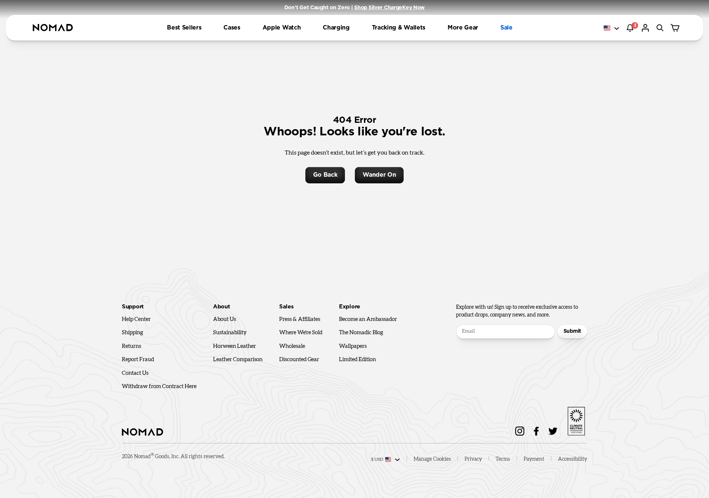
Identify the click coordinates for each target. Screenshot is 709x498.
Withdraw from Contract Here (159, 386)
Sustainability (230, 332)
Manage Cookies (432, 459)
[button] (184, 28)
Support (133, 306)
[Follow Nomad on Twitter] (553, 431)
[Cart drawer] (675, 27)
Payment (534, 459)
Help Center (136, 319)
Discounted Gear (299, 359)
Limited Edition (357, 359)
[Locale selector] (612, 28)
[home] (53, 27)
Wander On (379, 175)
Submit (572, 331)
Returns (131, 346)
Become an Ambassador (368, 319)
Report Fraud (138, 359)
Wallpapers (353, 346)
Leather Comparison (238, 359)
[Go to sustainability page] (576, 420)
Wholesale (292, 346)
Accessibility (572, 459)
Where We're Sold (300, 332)
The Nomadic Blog (361, 332)
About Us (224, 319)
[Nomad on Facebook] (536, 431)
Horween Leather (234, 346)
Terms (503, 459)
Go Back (325, 175)
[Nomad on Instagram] (519, 431)
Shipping (132, 332)
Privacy (473, 459)
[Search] (661, 27)
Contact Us (135, 373)
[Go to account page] (646, 27)
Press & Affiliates (299, 319)
